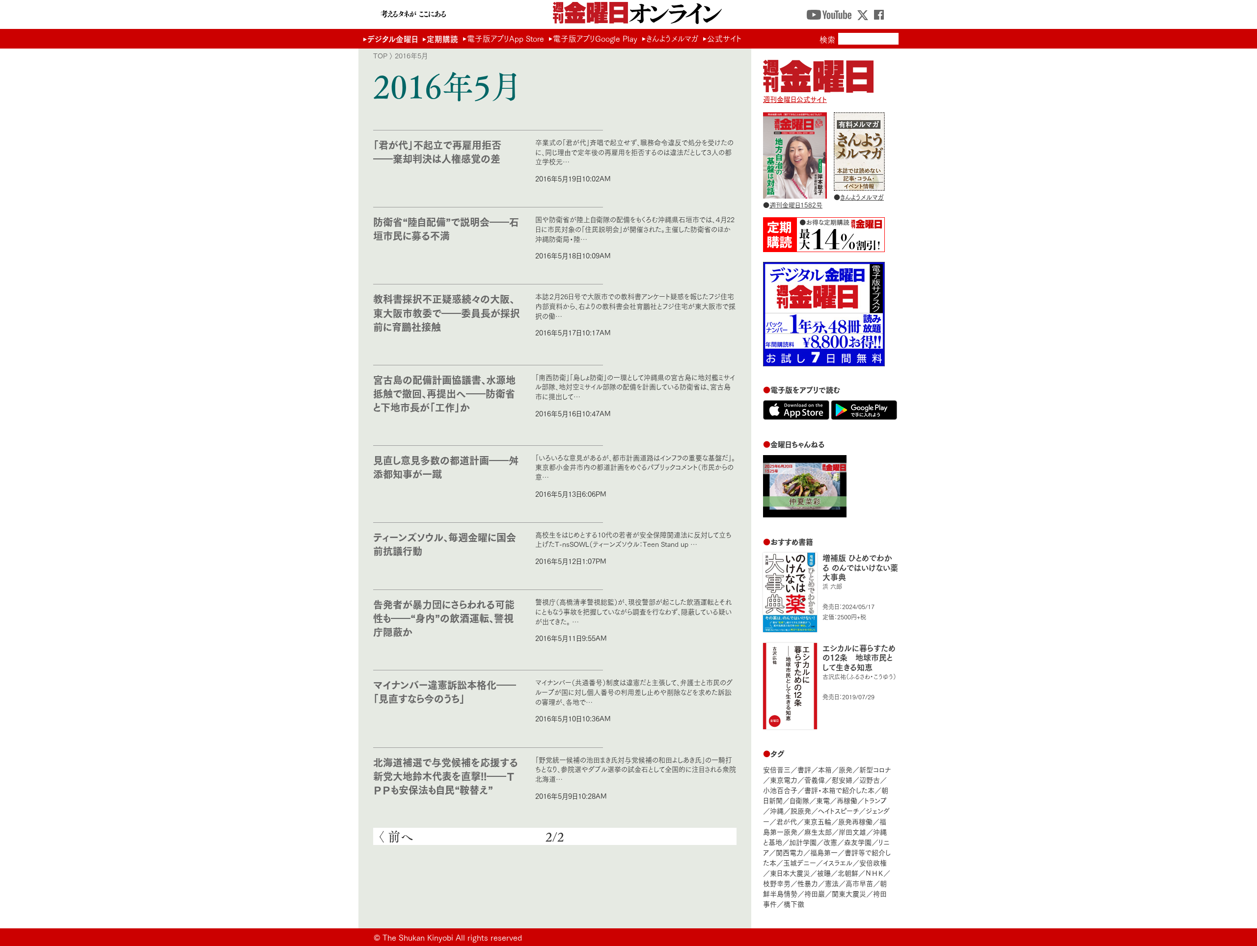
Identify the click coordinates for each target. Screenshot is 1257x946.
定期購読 (442, 38)
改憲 (830, 841)
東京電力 (783, 779)
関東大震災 (849, 893)
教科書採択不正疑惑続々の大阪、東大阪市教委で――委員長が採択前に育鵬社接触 (446, 312)
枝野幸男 (777, 883)
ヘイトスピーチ (838, 810)
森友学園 (858, 841)
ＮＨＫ (874, 872)
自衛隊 (799, 800)
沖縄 (777, 810)
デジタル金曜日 (392, 38)
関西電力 (789, 852)
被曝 (824, 872)
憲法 (832, 883)
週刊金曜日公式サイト (795, 98)
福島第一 (824, 852)
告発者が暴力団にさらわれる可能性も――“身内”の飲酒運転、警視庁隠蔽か (444, 617)
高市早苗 (859, 883)
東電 (823, 800)
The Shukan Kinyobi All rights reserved (452, 937)
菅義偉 (814, 779)
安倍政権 (873, 862)
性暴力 (807, 883)
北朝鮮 (848, 872)
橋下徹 (794, 903)
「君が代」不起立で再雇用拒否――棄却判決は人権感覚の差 (437, 151)
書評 (804, 769)
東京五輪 (817, 821)
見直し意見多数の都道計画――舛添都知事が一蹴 (446, 466)
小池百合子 (780, 789)
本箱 (825, 769)
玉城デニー (799, 862)
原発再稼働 (855, 821)
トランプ (875, 800)
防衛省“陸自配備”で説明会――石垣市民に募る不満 (446, 228)
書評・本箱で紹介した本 (839, 789)
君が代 (786, 821)
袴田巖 (814, 893)
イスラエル (837, 862)
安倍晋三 (777, 769)
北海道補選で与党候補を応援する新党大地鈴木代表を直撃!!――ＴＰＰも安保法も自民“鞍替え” (445, 775)
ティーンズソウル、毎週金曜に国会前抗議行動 (444, 543)
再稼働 (847, 800)
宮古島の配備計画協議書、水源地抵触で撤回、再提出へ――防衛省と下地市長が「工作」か (444, 393)
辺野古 (869, 779)
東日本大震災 (790, 872)
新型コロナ (875, 769)
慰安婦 (842, 779)
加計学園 (803, 841)
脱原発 (801, 810)
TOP (380, 55)
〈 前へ (395, 836)
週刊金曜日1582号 (795, 204)
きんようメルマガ (672, 38)
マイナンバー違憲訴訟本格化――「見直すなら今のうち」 (444, 691)
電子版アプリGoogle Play (595, 38)
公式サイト (724, 38)
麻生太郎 (818, 831)
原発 (845, 769)
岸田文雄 (852, 831)
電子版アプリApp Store (505, 38)
